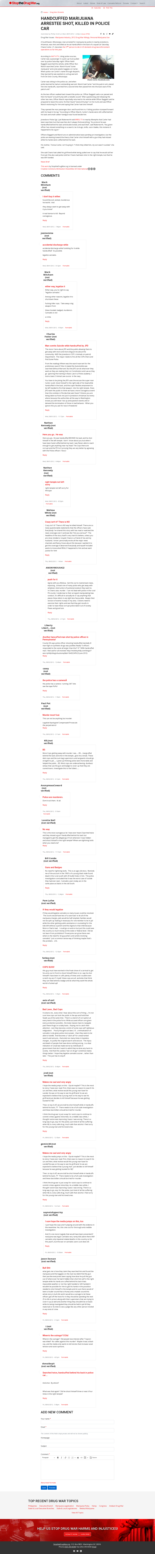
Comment (45, 1454)
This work (45, 166)
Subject (44, 1446)
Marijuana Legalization (64, 1506)
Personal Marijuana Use (99, 37)
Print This (109, 8)
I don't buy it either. (52, 196)
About (79, 3)
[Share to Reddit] (107, 34)
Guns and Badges (53, 867)
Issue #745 (85, 34)
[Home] (24, 3)
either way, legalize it (55, 286)
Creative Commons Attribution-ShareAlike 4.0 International (64, 169)
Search (142, 3)
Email (43, 1427)
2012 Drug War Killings (80, 37)
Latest (85, 3)
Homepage (45, 1438)
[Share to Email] (110, 34)
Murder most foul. (51, 715)
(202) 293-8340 (70, 1547)
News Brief (45, 162)
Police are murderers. (53, 797)
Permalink (66, 227)
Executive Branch (46, 1506)
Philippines (32, 1506)
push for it (52, 579)
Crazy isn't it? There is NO (57, 522)
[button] (113, 34)
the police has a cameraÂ (55, 680)
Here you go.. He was (53, 434)
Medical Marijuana (87, 1508)
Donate (126, 3)
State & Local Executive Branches (41, 1508)
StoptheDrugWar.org (61, 1544)
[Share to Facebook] (101, 34)
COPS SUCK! (48, 967)
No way (46, 829)
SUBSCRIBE (85, 1534)
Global (92, 3)
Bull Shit (46, 1268)
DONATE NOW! (71, 1534)
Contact (134, 3)
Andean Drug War (116, 1506)
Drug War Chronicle (57, 12)
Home (45, 12)
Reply (45, 220)
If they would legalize (53, 909)
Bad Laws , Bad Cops (53, 1009)
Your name (45, 1419)
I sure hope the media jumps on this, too (64, 1221)
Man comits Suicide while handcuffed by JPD (66, 345)
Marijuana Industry (63, 37)
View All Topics (77, 1512)
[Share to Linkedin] (104, 34)
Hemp (94, 1506)
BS (44, 749)
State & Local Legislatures (67, 1508)
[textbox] (77, 1470)
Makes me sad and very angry (57, 1082)
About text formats (48, 1483)
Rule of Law (101, 3)
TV (55, 56)
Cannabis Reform (114, 3)
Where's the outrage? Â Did (55, 1335)
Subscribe (97, 8)
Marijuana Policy (82, 1506)
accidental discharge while (55, 245)
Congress (103, 1506)
